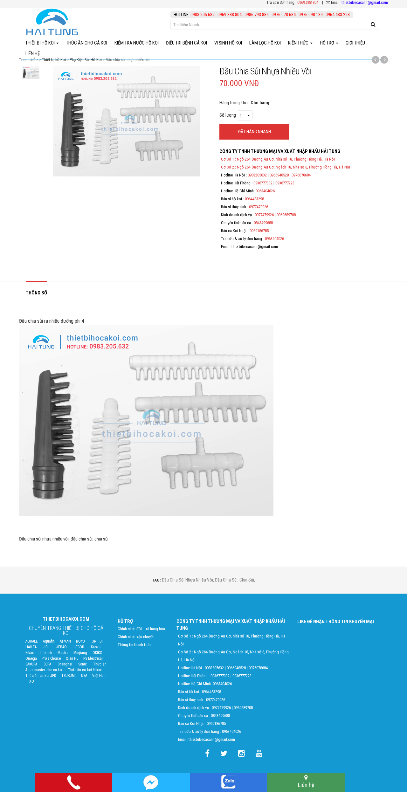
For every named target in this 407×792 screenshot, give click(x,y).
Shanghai (65, 664)
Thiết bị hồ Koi (40, 43)
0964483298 (254, 198)
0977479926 (258, 206)
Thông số (36, 293)
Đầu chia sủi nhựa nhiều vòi (187, 579)
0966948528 (279, 175)
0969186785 (259, 230)
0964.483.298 (338, 14)
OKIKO (97, 653)
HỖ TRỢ (327, 43)
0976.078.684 (284, 14)
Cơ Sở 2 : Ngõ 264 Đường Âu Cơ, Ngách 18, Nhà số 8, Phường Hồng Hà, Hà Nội (285, 167)
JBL (47, 647)
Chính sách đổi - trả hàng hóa (141, 628)
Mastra (63, 653)
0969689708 (286, 214)
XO (31, 681)
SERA (47, 664)
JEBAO (61, 647)
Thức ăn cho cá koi (86, 43)
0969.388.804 (307, 2)
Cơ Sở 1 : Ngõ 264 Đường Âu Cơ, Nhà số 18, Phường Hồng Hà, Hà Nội (278, 159)
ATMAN (65, 641)
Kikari (29, 653)
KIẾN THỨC (298, 43)
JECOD (79, 647)
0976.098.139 (311, 14)
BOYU (80, 641)
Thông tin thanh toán (134, 644)
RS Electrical (93, 658)
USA (84, 675)
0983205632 (257, 175)
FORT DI (96, 641)
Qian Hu (72, 658)
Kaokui (96, 647)
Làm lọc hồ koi (265, 43)
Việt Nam (99, 675)
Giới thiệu (355, 43)
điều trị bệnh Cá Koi (186, 43)
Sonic (82, 664)
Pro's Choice (51, 658)
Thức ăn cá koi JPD (40, 675)
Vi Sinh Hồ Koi (228, 43)
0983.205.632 (203, 14)
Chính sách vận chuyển (136, 636)
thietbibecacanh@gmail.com (364, 2)
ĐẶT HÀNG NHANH (254, 131)
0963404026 (265, 191)
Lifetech (46, 653)
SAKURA (31, 664)
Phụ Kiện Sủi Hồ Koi (86, 59)
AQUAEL (31, 641)
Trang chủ (27, 59)
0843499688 (263, 222)
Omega (31, 658)
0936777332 (262, 183)
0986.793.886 (257, 14)
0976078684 (301, 175)
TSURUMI (68, 675)
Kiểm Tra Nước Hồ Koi (136, 43)
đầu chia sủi (226, 579)
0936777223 (284, 183)
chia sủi (246, 579)
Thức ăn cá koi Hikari (85, 670)
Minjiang (80, 653)
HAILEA (31, 647)
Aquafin (49, 641)
